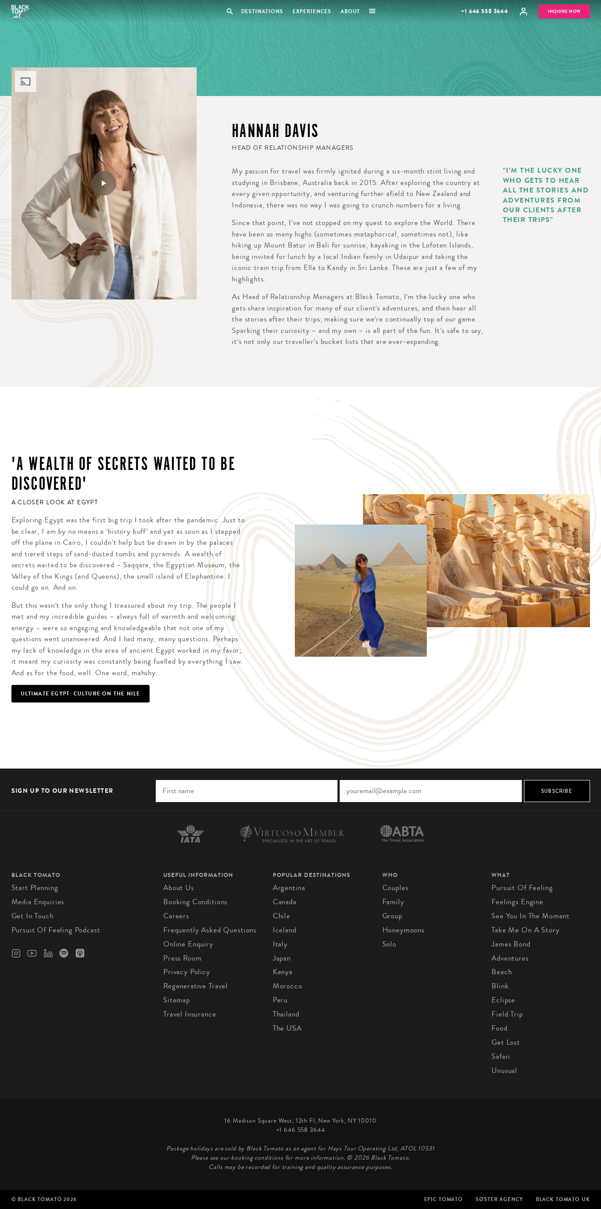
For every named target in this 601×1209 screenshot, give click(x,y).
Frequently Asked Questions (210, 929)
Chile (281, 915)
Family (393, 901)
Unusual (504, 1070)
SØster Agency (499, 1199)
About (350, 11)
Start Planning (35, 887)
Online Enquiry (188, 944)
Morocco (287, 985)
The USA (287, 1028)
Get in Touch (32, 915)
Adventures (510, 958)
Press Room (182, 958)
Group (392, 915)
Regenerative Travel (195, 985)
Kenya (283, 971)
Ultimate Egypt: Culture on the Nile (80, 694)
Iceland (285, 929)
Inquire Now (564, 11)
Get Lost (505, 1042)
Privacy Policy (186, 971)
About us (178, 887)
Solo (389, 944)
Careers (176, 915)
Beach (501, 971)
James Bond (511, 944)
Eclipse (503, 1000)
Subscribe (556, 791)
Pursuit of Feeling (522, 887)
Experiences (312, 11)
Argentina (289, 887)
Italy (280, 944)
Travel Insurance (189, 1014)
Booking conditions (195, 901)
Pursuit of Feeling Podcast (55, 929)
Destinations (262, 11)
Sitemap (176, 1000)
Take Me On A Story (525, 929)
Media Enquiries (38, 901)
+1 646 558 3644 (484, 11)
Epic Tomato (443, 1199)
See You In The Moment (530, 915)
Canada (285, 901)
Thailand (286, 1014)
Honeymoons (403, 929)
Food (499, 1028)
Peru (280, 1000)
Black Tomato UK (563, 1199)
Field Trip (507, 1014)
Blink (500, 985)
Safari (500, 1056)
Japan (282, 958)
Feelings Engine (517, 901)
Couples (395, 887)
